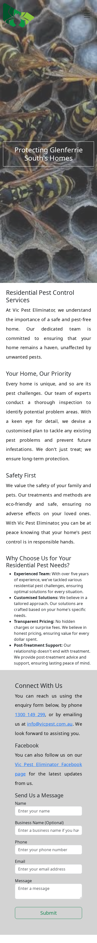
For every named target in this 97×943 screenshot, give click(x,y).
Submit (48, 912)
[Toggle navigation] (87, 15)
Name (20, 803)
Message (23, 880)
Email (20, 861)
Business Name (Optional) (39, 822)
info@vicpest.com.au (50, 724)
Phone (21, 842)
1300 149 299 (30, 714)
